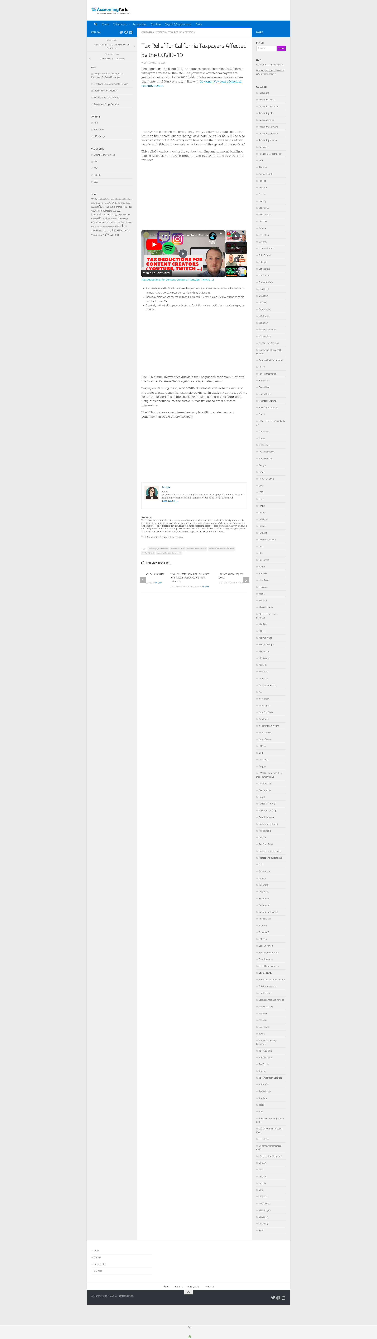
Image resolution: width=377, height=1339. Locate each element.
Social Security (265, 973)
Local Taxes (264, 580)
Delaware (263, 302)
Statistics (263, 1020)
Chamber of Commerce (104, 155)
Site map (98, 1271)
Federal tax (264, 387)
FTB (130, 206)
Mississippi (264, 658)
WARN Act (263, 1196)
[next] (246, 580)
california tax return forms (100, 203)
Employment (265, 336)
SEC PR (97, 175)
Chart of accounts (267, 248)
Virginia (262, 1183)
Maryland (263, 600)
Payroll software (266, 817)
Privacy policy (100, 1264)
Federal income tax (267, 373)
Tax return (175, 32)
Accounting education (268, 106)
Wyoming (263, 1223)
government (98, 210)
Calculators (120, 24)
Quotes (262, 878)
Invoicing (263, 533)
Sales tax (263, 925)
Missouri (263, 665)
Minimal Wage (265, 638)
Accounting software (268, 133)
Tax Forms (264, 1064)
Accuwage (263, 147)
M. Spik (205, 586)
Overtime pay (265, 783)
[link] (146, 235)
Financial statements (268, 407)
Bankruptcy (264, 208)
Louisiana (263, 587)
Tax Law (262, 1071)
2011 (102, 199)
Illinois (262, 506)
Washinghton (265, 1203)
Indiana (262, 512)
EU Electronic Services (269, 343)
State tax (161, 32)
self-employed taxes (107, 227)
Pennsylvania (265, 830)
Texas (261, 1105)
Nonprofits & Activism (269, 725)
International (98, 214)
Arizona (262, 181)
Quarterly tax (265, 871)
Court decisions (266, 282)
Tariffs (262, 1033)
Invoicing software (267, 539)
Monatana (263, 671)
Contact (97, 1257)
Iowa (261, 546)
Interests (263, 526)
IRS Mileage (99, 136)
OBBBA (262, 746)
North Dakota (265, 739)
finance (119, 207)
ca (131, 199)
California (147, 32)
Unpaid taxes (96, 235)
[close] (189, 1327)
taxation (96, 230)
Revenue (122, 222)
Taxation (156, 24)
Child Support (265, 255)
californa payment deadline (158, 549)
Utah (261, 1169)
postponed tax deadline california (169, 553)
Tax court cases (266, 1057)
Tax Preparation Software (270, 1078)
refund (106, 222)
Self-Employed (266, 945)
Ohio (261, 753)
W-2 (104, 235)
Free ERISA (264, 445)
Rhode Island (265, 918)
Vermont (263, 1176)
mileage (124, 218)
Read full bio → (170, 501)
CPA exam (263, 296)
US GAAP (263, 1163)
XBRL (261, 1230)
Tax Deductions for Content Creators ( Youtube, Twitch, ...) (184, 235)
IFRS (261, 492)
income (108, 210)
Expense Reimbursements (271, 360)
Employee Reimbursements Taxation (111, 84)
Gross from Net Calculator (105, 90)
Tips (261, 1111)
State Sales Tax (266, 1006)
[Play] (236, 260)
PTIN (261, 864)
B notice (262, 194)
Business (263, 221)
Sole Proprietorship (268, 986)
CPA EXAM (264, 289)
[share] (220, 233)
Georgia (262, 465)
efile (99, 206)
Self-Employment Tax (269, 952)
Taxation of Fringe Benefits (106, 104)
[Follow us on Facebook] (126, 32)
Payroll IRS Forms (267, 803)
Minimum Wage (266, 644)
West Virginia (265, 1210)
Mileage (262, 631)
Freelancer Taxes (267, 451)
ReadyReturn (96, 222)
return (113, 222)
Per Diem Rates (266, 844)
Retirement (264, 898)
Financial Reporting (267, 401)
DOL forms (264, 316)
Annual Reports (266, 174)
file (113, 206)
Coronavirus (264, 275)
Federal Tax (264, 380)
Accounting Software (268, 126)
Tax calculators (265, 1050)
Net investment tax (268, 685)
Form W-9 (99, 129)
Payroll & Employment (178, 24)
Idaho (261, 485)
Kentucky (263, 573)
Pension (262, 837)
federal (106, 207)
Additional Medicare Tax (270, 153)
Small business (266, 959)
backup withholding (123, 199)
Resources (264, 891)
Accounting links (266, 120)
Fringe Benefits (266, 458)
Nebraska (263, 678)
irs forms (123, 215)
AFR (96, 122)
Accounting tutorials (268, 140)
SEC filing (263, 939)
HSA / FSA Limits (266, 478)
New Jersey (264, 698)
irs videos (114, 219)
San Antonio (95, 227)
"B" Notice (95, 199)
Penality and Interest (268, 824)
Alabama (263, 167)
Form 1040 (264, 431)
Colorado (263, 262)
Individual (263, 519)
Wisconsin (112, 234)
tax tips (125, 230)
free (125, 206)
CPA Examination (120, 203)
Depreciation (265, 309)
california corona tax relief (196, 549)
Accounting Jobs (266, 113)
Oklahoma (263, 759)
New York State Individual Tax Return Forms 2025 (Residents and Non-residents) (189, 577)
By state (262, 228)
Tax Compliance (106, 231)
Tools (198, 24)
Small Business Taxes (269, 966)
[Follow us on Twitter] (121, 32)
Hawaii (262, 472)
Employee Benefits (267, 329)
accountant (112, 199)
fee (110, 207)
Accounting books (267, 99)
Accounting (139, 24)
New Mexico (264, 705)
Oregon (262, 766)
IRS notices (264, 560)
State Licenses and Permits (271, 1000)
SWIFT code (264, 1027)
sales (130, 222)
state (117, 226)
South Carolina (265, 993)
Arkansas (263, 187)
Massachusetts (266, 607)
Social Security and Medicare (272, 979)
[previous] (143, 580)
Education (263, 323)
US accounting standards (270, 1156)
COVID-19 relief (148, 553)
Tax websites (265, 1091)
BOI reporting (265, 214)
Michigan (263, 624)
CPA (111, 202)
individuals (117, 211)
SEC (95, 168)
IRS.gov (115, 214)
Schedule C (264, 932)
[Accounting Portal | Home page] (111, 10)
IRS (95, 161)
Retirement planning (268, 912)
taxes (116, 230)
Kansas (262, 566)
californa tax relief (178, 549)
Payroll (262, 797)
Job (119, 218)
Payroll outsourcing (267, 810)
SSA (96, 182)
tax (124, 225)
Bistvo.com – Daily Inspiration (269, 64)
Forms (262, 438)
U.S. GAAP (263, 1139)
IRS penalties (104, 218)
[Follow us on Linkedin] (131, 32)
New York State (266, 712)
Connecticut (264, 268)
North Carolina (265, 732)
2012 (106, 199)
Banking (262, 201)
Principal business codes (270, 851)
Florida (262, 414)
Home (105, 24)
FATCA (262, 367)
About (97, 1250)
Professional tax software (270, 858)
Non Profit (263, 719)
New (261, 692)
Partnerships (265, 790)
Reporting (263, 885)
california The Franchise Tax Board (221, 549)
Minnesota (264, 651)
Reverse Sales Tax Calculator (107, 97)
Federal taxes (265, 394)
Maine (262, 593)
